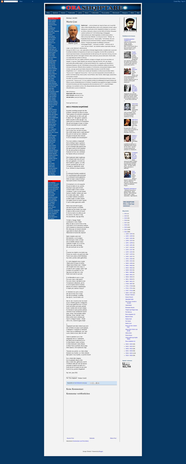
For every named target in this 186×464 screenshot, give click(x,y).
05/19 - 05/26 (129, 355)
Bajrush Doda (129, 316)
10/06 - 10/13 (129, 261)
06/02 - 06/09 (129, 351)
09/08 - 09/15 (129, 270)
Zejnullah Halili (129, 299)
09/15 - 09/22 (129, 268)
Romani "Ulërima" (130, 294)
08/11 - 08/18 (129, 279)
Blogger (101, 451)
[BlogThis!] (93, 383)
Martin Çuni (128, 323)
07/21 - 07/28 (129, 286)
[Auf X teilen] (95, 383)
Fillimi (48, 13)
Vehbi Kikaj (135, 104)
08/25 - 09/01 (129, 274)
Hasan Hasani (129, 297)
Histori (87, 13)
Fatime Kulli (128, 319)
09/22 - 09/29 (129, 265)
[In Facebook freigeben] (97, 383)
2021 (125, 213)
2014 (125, 229)
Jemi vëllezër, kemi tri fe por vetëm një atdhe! (134, 88)
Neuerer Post (70, 438)
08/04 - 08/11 (129, 281)
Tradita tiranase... (134, 52)
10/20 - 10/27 (129, 256)
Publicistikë (71, 13)
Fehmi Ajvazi (128, 335)
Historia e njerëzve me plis (134, 137)
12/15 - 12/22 (129, 238)
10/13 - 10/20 (129, 258)
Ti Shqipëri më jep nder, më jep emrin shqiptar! (135, 155)
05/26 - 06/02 (129, 353)
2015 (125, 227)
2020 (125, 216)
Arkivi (132, 13)
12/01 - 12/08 (129, 243)
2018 (125, 220)
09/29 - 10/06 (129, 263)
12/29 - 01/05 (129, 233)
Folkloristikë (95, 13)
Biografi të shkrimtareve (130, 188)
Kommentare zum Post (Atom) (81, 441)
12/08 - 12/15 (129, 240)
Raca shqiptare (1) (130, 341)
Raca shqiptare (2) (130, 314)
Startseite (92, 438)
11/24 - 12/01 (129, 245)
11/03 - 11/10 (129, 252)
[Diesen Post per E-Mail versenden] (91, 383)
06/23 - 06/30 (129, 344)
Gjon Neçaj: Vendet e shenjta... (131, 302)
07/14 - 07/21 (129, 288)
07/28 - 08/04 (129, 283)
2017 (125, 222)
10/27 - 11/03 (129, 254)
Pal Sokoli (128, 321)
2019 (125, 218)
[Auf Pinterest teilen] (98, 383)
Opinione (55, 13)
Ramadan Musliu (129, 307)
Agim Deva (135, 119)
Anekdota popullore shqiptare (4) (129, 39)
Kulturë (63, 13)
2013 (125, 231)
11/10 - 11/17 (129, 249)
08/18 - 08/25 (129, 277)
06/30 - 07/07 (129, 293)
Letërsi (80, 13)
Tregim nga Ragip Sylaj (131, 309)
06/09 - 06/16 (129, 348)
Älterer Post (113, 438)
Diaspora (125, 13)
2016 (125, 225)
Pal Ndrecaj (128, 312)
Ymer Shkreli (134, 172)
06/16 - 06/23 (129, 346)
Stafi (138, 13)
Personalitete (106, 13)
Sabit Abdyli (128, 305)
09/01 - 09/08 (129, 272)
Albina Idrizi (128, 333)
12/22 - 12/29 (129, 236)
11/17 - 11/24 (129, 247)
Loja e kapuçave (134, 68)
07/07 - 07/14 (129, 290)
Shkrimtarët (115, 13)
